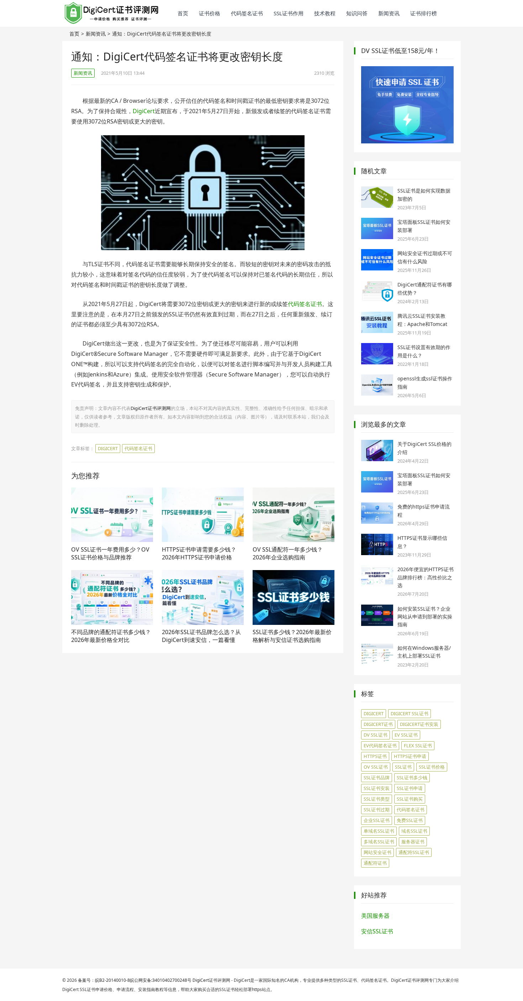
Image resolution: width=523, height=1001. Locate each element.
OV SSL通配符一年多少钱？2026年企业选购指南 (288, 553)
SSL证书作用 (288, 13)
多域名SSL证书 (379, 841)
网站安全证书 (377, 852)
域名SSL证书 (414, 831)
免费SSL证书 (410, 820)
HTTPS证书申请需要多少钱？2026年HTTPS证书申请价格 (199, 553)
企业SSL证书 (377, 820)
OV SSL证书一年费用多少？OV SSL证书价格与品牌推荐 (110, 553)
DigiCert (144, 111)
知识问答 (357, 13)
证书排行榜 (423, 13)
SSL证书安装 (377, 788)
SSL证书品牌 (377, 777)
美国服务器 (375, 916)
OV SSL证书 (376, 767)
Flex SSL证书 (418, 745)
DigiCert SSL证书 (409, 713)
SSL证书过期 (377, 809)
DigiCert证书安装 (419, 724)
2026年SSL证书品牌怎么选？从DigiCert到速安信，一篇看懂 (201, 636)
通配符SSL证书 (413, 852)
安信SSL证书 (377, 931)
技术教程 (325, 13)
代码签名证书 (247, 13)
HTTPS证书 (375, 756)
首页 (183, 13)
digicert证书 (378, 724)
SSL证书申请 (410, 788)
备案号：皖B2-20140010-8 (104, 980)
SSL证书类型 (377, 799)
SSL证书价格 (432, 767)
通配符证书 (375, 863)
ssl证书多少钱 (412, 777)
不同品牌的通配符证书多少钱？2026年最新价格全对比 (111, 636)
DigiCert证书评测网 (151, 408)
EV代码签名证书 (380, 745)
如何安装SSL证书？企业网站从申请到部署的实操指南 (424, 616)
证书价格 (209, 13)
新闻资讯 (389, 13)
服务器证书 (412, 841)
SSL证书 (403, 767)
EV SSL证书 (406, 735)
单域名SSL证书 (379, 831)
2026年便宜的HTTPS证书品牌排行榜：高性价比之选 (425, 577)
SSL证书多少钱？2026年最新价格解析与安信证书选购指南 (292, 636)
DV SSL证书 (375, 735)
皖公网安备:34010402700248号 (160, 980)
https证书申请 (410, 756)
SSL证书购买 (410, 799)
